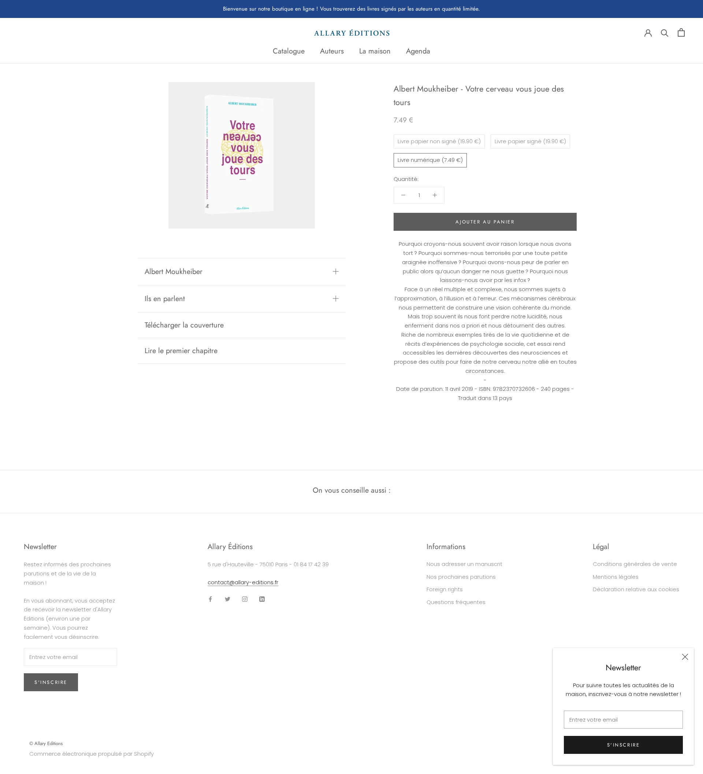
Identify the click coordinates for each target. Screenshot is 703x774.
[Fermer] (685, 656)
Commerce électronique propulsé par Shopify (91, 754)
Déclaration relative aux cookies (636, 589)
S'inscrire (623, 744)
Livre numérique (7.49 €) (430, 159)
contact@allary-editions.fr (243, 582)
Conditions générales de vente (635, 564)
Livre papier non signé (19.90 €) (439, 141)
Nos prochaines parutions (461, 577)
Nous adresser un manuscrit (464, 564)
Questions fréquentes (456, 602)
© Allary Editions (46, 743)
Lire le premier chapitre (181, 350)
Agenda (418, 51)
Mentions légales (616, 577)
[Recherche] (665, 32)
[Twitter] (227, 599)
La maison (375, 51)
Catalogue (289, 51)
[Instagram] (245, 599)
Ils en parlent (165, 298)
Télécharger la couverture (184, 325)
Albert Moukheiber (173, 271)
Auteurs (332, 51)
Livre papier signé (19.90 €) (530, 141)
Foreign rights (445, 589)
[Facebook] (210, 599)
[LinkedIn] (262, 599)
